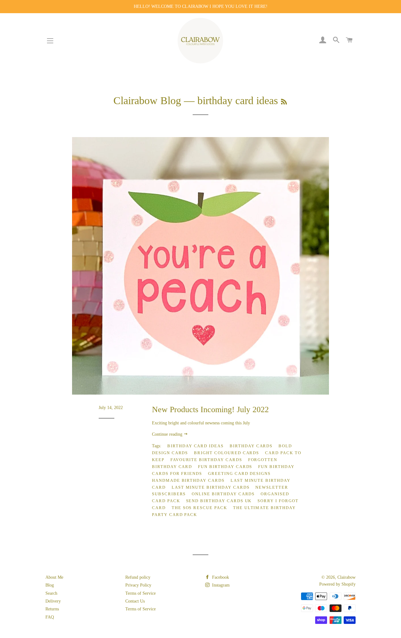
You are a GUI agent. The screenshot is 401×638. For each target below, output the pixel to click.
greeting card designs (239, 473)
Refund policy (137, 577)
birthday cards (251, 446)
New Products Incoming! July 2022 (210, 409)
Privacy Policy (138, 585)
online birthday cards (223, 494)
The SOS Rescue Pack (199, 507)
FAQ (49, 617)
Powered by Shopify (337, 584)
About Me (54, 577)
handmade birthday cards (188, 480)
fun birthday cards (225, 466)
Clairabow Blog (147, 100)
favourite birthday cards (206, 459)
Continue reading (168, 434)
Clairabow (346, 577)
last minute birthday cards (211, 487)
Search (51, 593)
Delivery (53, 601)
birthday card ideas (195, 446)
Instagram (220, 585)
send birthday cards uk (219, 500)
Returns (52, 609)
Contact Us (135, 601)
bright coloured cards (226, 452)
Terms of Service (140, 593)
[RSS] (284, 101)
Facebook (220, 577)
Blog (49, 585)
